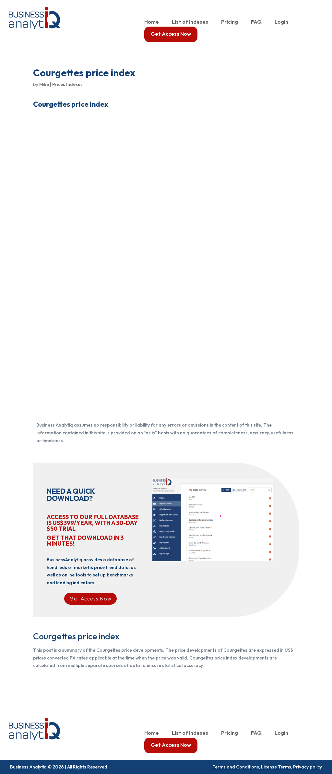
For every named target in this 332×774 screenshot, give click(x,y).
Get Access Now (171, 34)
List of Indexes (190, 22)
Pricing (229, 22)
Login (281, 22)
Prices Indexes (67, 84)
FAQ (256, 22)
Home (151, 22)
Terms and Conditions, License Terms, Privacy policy (267, 767)
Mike (44, 84)
